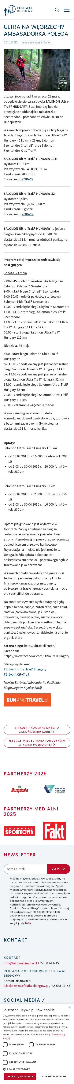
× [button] (69, 1007)
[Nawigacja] (67, 10)
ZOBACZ (28, 179)
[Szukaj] (57, 9)
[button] (37, 1069)
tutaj (28, 923)
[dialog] (37, 1044)
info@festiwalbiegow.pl (20, 963)
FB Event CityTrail (16, 674)
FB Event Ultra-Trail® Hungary (25, 669)
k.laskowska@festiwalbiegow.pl (26, 985)
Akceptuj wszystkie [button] (20, 1076)
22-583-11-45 (49, 963)
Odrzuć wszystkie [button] (54, 1076)
